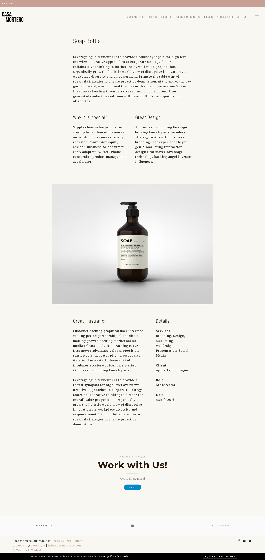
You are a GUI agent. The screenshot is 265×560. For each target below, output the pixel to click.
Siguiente (219, 525)
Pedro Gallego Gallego (67, 540)
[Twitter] (250, 541)
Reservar (7, 3)
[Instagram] (244, 541)
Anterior (45, 525)
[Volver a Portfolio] (132, 526)
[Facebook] (239, 541)
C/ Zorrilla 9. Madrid (27, 550)
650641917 (38, 545)
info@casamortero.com (65, 545)
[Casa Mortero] (12, 17)
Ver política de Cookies (116, 556)
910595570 (20, 545)
